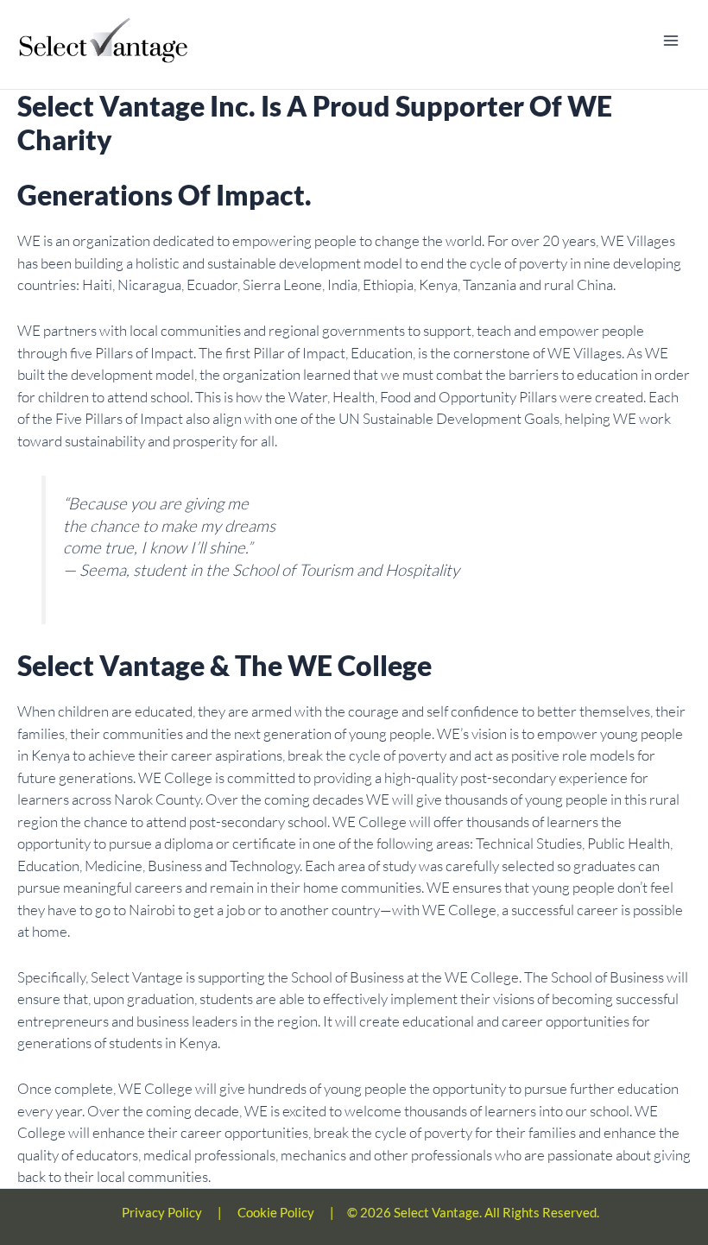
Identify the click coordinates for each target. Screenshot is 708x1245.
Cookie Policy (275, 1212)
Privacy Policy (162, 1212)
